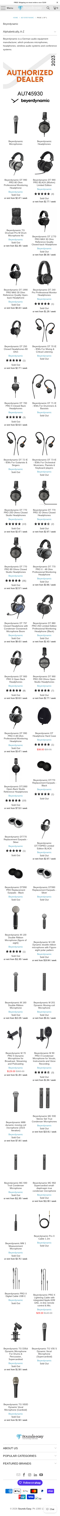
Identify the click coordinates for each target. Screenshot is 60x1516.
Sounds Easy (24, 1508)
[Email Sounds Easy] (18, 1475)
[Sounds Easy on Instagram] (30, 1475)
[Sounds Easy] (30, 8)
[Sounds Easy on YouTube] (41, 1475)
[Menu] (1, 8)
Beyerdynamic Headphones (44, 128)
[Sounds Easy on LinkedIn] (35, 1475)
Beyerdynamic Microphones (15, 128)
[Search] (48, 8)
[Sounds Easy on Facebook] (24, 1475)
